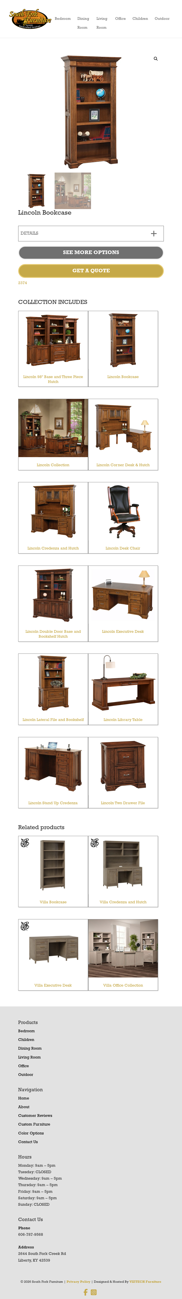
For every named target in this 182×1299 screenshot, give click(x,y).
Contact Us (28, 1142)
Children (140, 19)
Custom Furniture (34, 1125)
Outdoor (162, 19)
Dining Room (83, 20)
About (23, 1107)
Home (23, 1099)
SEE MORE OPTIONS (91, 252)
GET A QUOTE (91, 271)
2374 (22, 283)
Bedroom (63, 19)
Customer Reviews (35, 1116)
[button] (156, 59)
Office (120, 19)
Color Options (31, 1134)
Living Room (102, 20)
